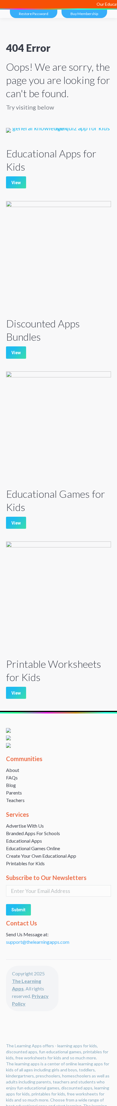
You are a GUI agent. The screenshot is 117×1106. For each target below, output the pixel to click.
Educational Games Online (33, 848)
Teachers (15, 800)
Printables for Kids (25, 863)
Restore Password (33, 13)
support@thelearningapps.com (37, 942)
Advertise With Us (25, 826)
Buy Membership (84, 13)
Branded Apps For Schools (33, 833)
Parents (14, 792)
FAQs (12, 777)
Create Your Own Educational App (41, 856)
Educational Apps (24, 841)
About (12, 770)
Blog (11, 785)
